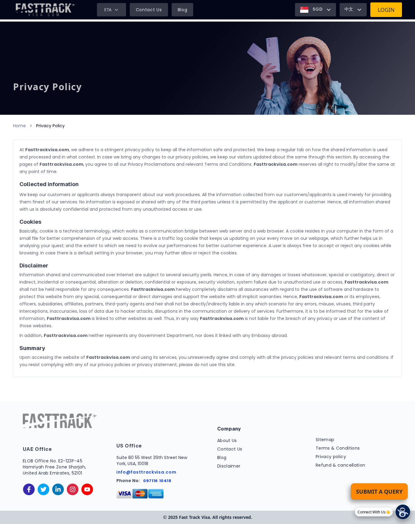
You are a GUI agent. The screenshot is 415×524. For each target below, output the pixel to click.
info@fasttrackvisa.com (146, 472)
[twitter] (43, 489)
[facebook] (29, 489)
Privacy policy (331, 457)
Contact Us (149, 10)
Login (386, 9)
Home (19, 126)
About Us (227, 440)
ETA (107, 9)
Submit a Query (379, 491)
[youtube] (87, 489)
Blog (182, 10)
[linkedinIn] (58, 489)
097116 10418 (157, 481)
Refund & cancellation (340, 465)
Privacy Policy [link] (50, 126)
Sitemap (325, 440)
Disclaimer (229, 466)
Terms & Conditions (338, 448)
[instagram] (73, 489)
